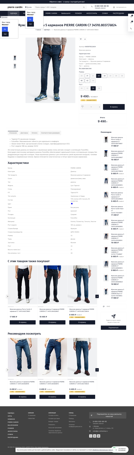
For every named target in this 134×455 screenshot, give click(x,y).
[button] (131, 17)
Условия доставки (54, 418)
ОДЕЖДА (11, 413)
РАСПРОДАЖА (13, 437)
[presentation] (7, 296)
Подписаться (113, 327)
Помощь (71, 418)
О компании (31, 415)
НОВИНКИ (11, 419)
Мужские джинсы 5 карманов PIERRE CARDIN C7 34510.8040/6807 (52, 310)
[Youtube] (94, 436)
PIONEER (11, 428)
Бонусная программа (55, 427)
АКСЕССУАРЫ (13, 431)
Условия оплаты (53, 415)
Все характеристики (85, 68)
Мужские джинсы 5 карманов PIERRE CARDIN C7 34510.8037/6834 (81, 310)
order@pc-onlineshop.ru (100, 431)
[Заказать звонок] (131, 28)
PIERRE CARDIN (13, 422)
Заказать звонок (100, 8)
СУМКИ (10, 434)
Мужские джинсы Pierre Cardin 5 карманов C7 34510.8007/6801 (21, 310)
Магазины (72, 421)
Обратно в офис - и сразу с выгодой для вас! (67, 2)
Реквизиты (51, 424)
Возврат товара (53, 421)
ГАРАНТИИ (31, 418)
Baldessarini (13, 425)
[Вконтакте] (90, 436)
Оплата (34, 133)
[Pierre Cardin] (15, 7)
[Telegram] (98, 436)
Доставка (24, 133)
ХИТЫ (10, 416)
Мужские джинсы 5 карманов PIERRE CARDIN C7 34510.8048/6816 (22, 383)
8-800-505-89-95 (102, 6)
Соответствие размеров (50, 133)
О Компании (72, 415)
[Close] (116, 450)
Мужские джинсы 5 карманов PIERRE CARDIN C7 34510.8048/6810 (52, 383)
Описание (13, 133)
